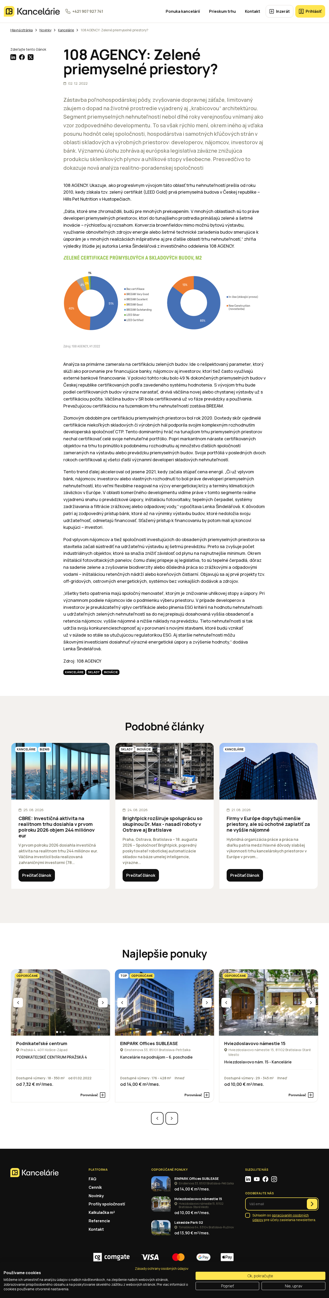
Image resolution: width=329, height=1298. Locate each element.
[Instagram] (274, 1179)
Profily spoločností (107, 1204)
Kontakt (252, 11)
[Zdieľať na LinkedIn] (13, 57)
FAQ (92, 1179)
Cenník (95, 1187)
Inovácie (111, 672)
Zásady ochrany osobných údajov (161, 1268)
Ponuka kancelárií (183, 11)
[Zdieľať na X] (30, 57)
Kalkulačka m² (102, 1212)
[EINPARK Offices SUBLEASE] (164, 1002)
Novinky (96, 1195)
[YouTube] (257, 1179)
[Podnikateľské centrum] (60, 1002)
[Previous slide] (18, 1002)
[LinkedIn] (248, 1179)
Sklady (93, 672)
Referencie (99, 1220)
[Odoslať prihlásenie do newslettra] (312, 1204)
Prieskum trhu (222, 11)
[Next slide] (103, 1002)
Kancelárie (74, 672)
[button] (57, 1032)
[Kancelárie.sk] (32, 11)
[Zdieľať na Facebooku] (22, 57)
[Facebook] (265, 1179)
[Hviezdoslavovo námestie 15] (268, 1002)
